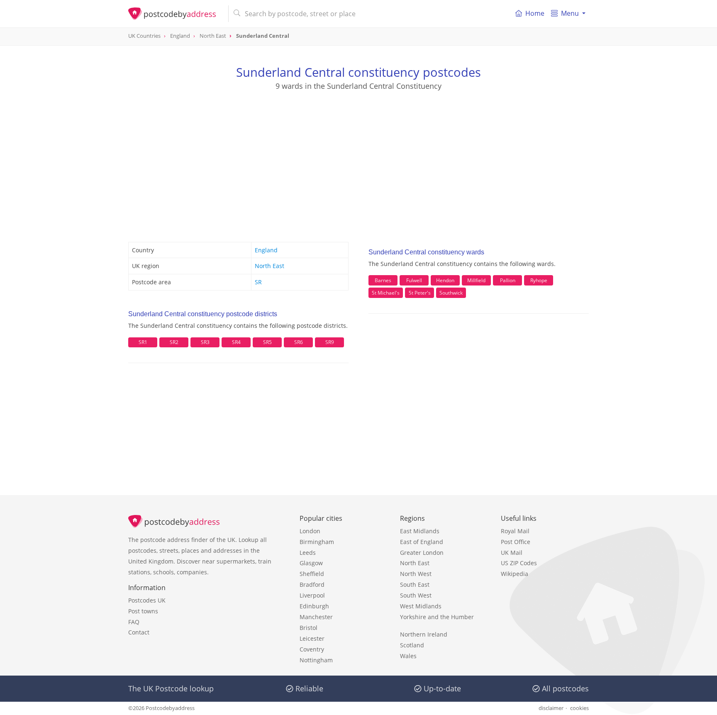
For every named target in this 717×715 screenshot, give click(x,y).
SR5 (267, 342)
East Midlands (419, 531)
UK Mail (511, 552)
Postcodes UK (147, 600)
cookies (579, 708)
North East (269, 266)
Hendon (445, 280)
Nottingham (316, 660)
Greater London (422, 552)
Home (534, 13)
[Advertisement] (358, 158)
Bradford (312, 584)
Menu (569, 13)
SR (258, 282)
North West (416, 574)
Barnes (383, 280)
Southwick (451, 292)
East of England (421, 542)
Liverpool (312, 595)
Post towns (143, 611)
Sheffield (312, 574)
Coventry (312, 649)
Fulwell (414, 280)
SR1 (143, 342)
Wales (408, 656)
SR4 (236, 342)
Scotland (412, 645)
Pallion (507, 280)
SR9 (329, 342)
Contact (138, 632)
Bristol (308, 628)
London (310, 531)
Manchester (316, 617)
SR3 (205, 342)
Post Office (515, 542)
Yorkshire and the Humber (437, 617)
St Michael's (386, 292)
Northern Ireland (423, 634)
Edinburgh (314, 606)
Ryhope (538, 280)
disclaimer (551, 708)
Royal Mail (515, 531)
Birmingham (317, 542)
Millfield (476, 280)
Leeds (308, 552)
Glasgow (311, 563)
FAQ (133, 622)
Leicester (312, 638)
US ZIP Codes (519, 563)
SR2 (174, 342)
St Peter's (420, 292)
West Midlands (420, 606)
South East (414, 584)
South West (416, 595)
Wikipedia (514, 574)
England (266, 250)
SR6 (298, 342)
